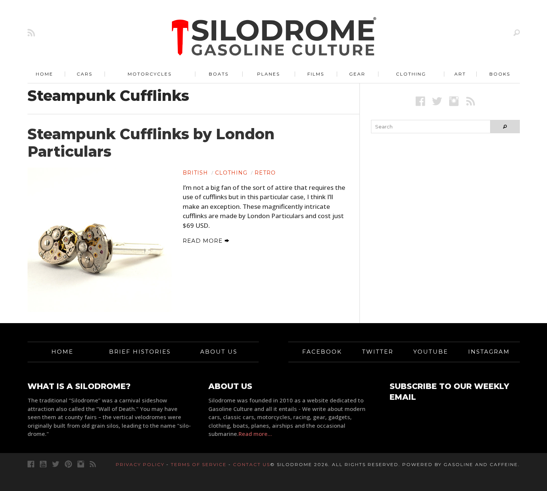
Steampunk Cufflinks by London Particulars (151, 142)
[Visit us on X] (437, 101)
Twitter (377, 351)
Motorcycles (150, 74)
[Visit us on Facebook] (420, 101)
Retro (265, 172)
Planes (268, 74)
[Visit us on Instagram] (454, 101)
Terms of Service (199, 464)
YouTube (430, 351)
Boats (218, 74)
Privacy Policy (140, 464)
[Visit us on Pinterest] (68, 464)
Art (460, 74)
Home (44, 74)
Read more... (255, 433)
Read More (203, 240)
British (195, 172)
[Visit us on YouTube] (43, 464)
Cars (84, 74)
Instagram (489, 351)
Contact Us (251, 464)
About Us (218, 351)
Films (315, 74)
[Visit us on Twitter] (55, 464)
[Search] (517, 32)
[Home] (274, 37)
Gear (357, 74)
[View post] (100, 240)
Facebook (322, 351)
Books (499, 74)
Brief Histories (140, 351)
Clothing (411, 74)
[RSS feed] (31, 32)
